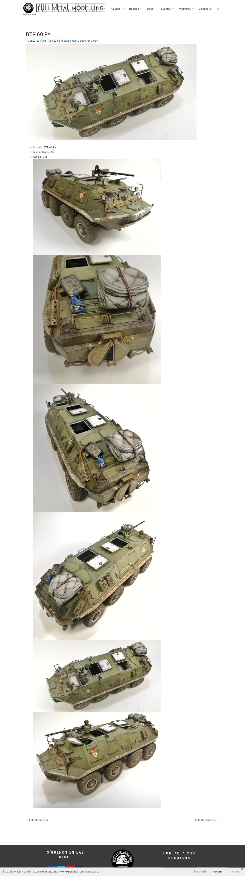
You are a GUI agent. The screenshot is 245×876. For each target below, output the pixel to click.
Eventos (166, 8)
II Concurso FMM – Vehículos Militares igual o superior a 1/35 (62, 40)
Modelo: (38, 147)
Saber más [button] (200, 871)
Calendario (205, 8)
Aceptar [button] (236, 871)
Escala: (37, 156)
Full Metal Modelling (29, 14)
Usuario (115, 8)
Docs (150, 8)
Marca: (37, 152)
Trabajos (134, 8)
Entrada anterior (37, 820)
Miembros (185, 8)
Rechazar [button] (217, 871)
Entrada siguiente (207, 820)
